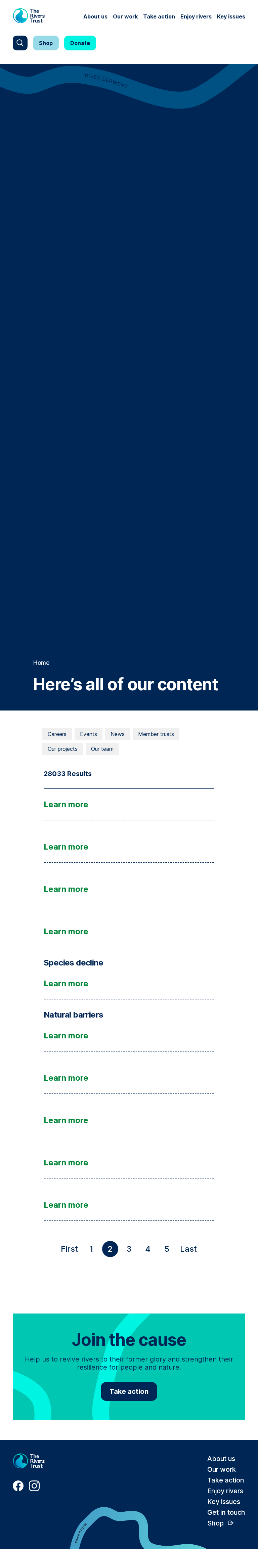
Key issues (231, 16)
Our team (102, 748)
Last (190, 1250)
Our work (125, 16)
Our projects (63, 748)
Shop (46, 43)
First (71, 1250)
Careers (57, 734)
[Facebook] (18, 1489)
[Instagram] (34, 1489)
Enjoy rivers (196, 16)
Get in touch (226, 1512)
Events (88, 734)
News (118, 734)
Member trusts (156, 734)
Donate (80, 43)
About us (95, 16)
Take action (159, 16)
